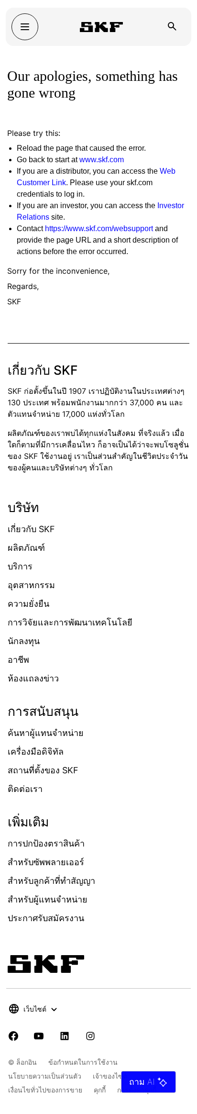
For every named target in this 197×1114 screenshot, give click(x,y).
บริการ (20, 566)
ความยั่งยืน (28, 604)
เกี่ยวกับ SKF (31, 529)
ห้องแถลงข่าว (33, 678)
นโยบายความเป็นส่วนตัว (44, 1076)
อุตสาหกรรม (31, 585)
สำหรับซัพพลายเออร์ (46, 862)
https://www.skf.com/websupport (99, 228)
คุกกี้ (100, 1090)
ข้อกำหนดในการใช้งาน (83, 1062)
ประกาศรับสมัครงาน (46, 918)
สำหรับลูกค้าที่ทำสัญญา (51, 881)
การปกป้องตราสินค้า (46, 843)
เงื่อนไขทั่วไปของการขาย (45, 1090)
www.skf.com (101, 160)
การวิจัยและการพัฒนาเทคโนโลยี (70, 622)
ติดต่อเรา (25, 789)
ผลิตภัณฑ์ (26, 548)
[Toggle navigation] (24, 27)
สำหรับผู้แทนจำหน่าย (48, 899)
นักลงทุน (24, 641)
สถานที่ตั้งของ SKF (43, 770)
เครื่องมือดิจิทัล (36, 751)
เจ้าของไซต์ (110, 1076)
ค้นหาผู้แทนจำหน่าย (46, 733)
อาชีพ (18, 660)
